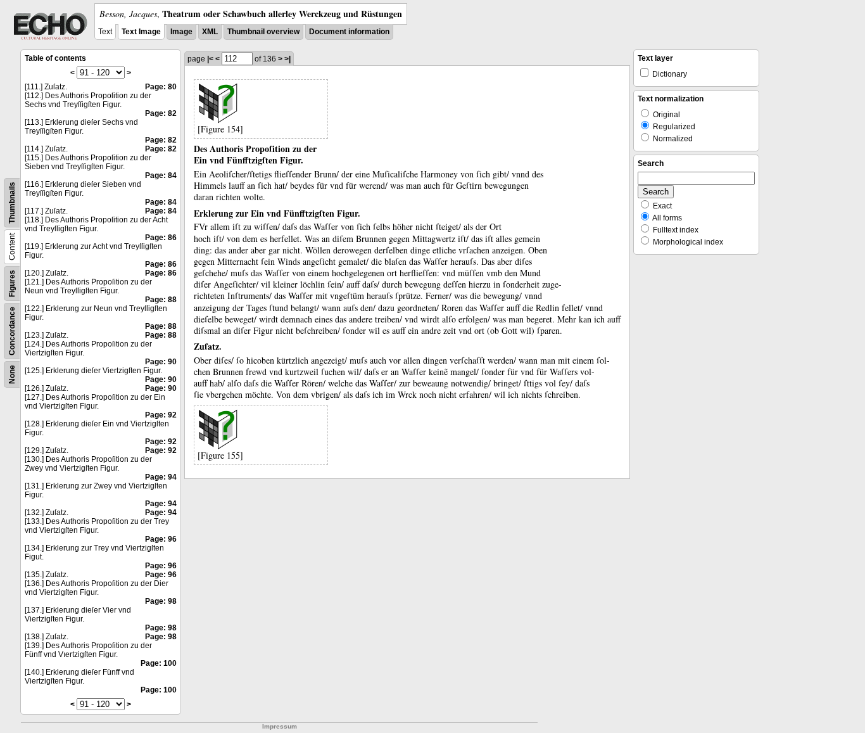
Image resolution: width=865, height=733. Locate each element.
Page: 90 (161, 361)
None (12, 374)
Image (181, 31)
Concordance (12, 331)
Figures (12, 283)
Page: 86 (161, 237)
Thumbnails (12, 203)
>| (287, 58)
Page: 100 (159, 663)
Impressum (279, 726)
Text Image (141, 31)
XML (210, 31)
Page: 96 (161, 539)
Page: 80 (161, 86)
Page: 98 (161, 601)
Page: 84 (161, 175)
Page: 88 (161, 299)
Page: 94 (161, 477)
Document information (349, 31)
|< (210, 58)
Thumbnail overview (263, 31)
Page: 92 (161, 415)
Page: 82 (161, 113)
